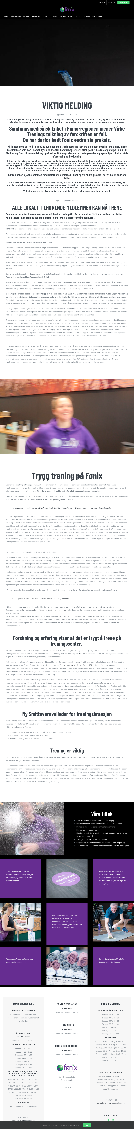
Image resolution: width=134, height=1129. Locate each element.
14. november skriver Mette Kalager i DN (76, 665)
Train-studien (84, 653)
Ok (87, 1125)
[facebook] (109, 1120)
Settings (76, 1125)
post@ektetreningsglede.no (23, 1120)
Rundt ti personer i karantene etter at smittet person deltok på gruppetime (40, 598)
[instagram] (113, 1120)
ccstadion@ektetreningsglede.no (111, 1103)
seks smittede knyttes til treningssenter (49, 610)
